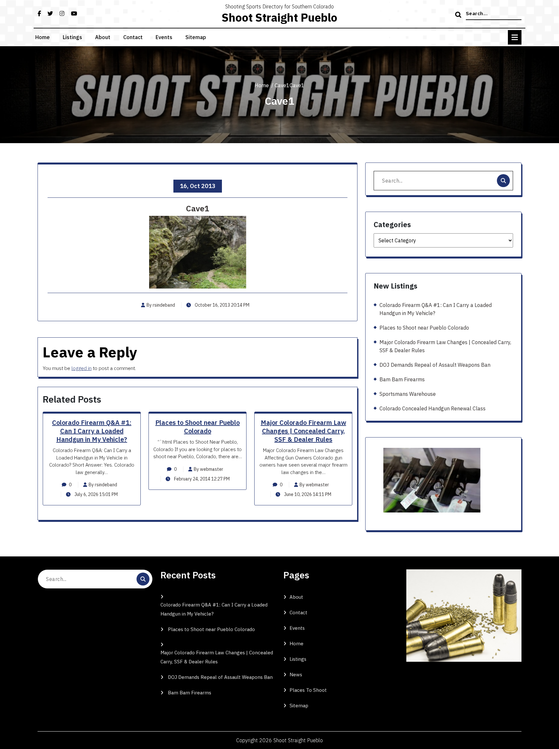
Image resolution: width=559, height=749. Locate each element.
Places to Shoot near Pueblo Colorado (197, 426)
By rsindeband (161, 305)
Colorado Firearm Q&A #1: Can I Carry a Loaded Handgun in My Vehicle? (91, 431)
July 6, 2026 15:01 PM (95, 494)
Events (164, 37)
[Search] (459, 15)
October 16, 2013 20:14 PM (221, 305)
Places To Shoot (308, 690)
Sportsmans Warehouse (407, 394)
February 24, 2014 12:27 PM (201, 479)
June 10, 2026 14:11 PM (307, 494)
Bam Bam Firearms (402, 379)
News (296, 674)
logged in (81, 368)
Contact (133, 37)
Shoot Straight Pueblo (279, 17)
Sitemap (195, 37)
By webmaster (208, 469)
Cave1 (282, 85)
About (102, 37)
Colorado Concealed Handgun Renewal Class (432, 408)
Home (42, 37)
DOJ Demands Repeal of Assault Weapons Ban (434, 365)
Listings (72, 37)
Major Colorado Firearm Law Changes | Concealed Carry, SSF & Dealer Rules (303, 431)
